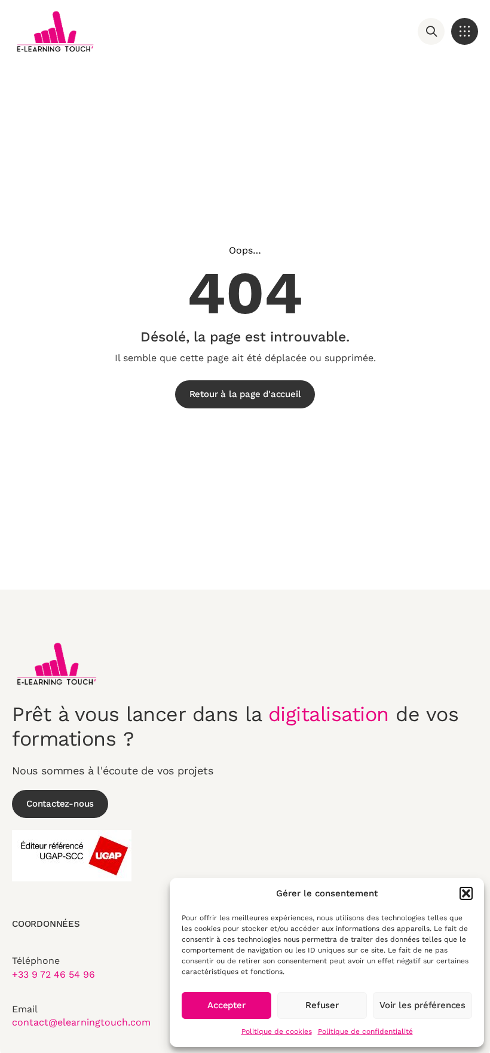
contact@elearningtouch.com (81, 1022)
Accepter (226, 1005)
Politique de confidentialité (365, 1031)
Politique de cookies (276, 1031)
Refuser (322, 1005)
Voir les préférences (422, 1005)
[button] (466, 893)
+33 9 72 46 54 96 (53, 974)
